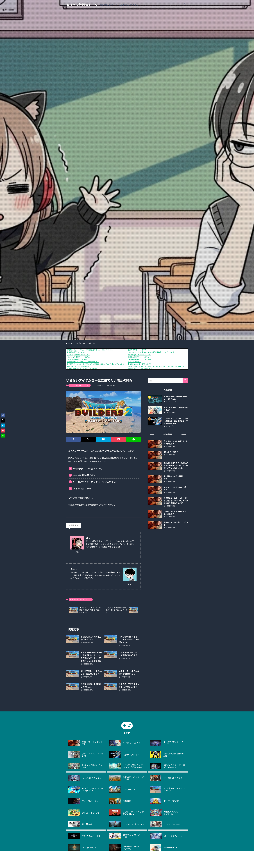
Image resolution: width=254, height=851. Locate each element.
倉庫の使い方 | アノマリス (137, 350)
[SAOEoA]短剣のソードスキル (138, 357)
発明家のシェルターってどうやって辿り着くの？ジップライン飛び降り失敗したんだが (158, 366)
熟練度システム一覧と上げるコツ (140, 369)
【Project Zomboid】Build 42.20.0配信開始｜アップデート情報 (151, 352)
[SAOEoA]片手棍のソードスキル (78, 357)
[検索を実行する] (185, 380)
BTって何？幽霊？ (134, 361)
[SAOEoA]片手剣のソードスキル (139, 359)
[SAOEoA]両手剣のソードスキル (139, 354)
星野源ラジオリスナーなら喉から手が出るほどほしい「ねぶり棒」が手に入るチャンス (98, 364)
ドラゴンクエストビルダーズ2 (79, 385)
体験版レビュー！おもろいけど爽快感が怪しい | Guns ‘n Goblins (90, 350)
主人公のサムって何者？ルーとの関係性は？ (83, 361)
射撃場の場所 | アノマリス (76, 352)
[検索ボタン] (185, 4)
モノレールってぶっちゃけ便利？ (79, 366)
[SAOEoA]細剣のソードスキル (77, 359)
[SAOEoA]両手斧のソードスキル (78, 354)
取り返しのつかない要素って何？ (139, 364)
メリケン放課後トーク (82, 4)
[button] (73, 439)
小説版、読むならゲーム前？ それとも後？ (82, 369)
